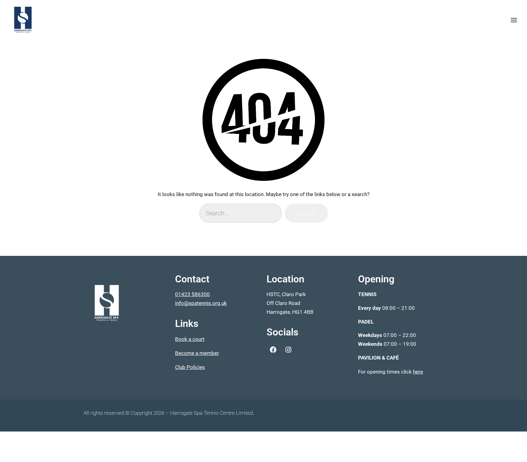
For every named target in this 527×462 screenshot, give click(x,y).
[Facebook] (273, 349)
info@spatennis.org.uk (201, 303)
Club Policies (190, 367)
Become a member (197, 353)
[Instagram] (288, 349)
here (418, 372)
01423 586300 (192, 294)
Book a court (190, 339)
